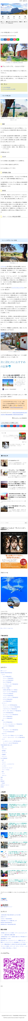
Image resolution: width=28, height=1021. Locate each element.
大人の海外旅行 (4, 758)
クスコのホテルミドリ (13, 460)
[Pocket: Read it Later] (14, 39)
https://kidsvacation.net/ (16, 407)
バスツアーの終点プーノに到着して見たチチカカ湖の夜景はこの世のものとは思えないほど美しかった (17, 483)
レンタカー (4, 765)
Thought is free (21, 1017)
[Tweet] (2, 39)
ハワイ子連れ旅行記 (7, 686)
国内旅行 (2, 781)
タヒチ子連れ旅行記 (7, 676)
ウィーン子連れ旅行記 (7, 718)
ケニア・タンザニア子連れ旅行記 (10, 691)
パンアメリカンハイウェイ (18, 287)
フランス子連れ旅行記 (7, 716)
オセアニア (4, 733)
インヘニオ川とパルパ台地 (9, 89)
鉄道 (3, 771)
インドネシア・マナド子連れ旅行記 (10, 684)
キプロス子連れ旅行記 (7, 699)
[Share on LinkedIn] (11, 39)
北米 (3, 720)
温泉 (2, 777)
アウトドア (4, 748)
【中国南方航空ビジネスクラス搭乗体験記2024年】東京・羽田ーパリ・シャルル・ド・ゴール (17, 825)
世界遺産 (4, 750)
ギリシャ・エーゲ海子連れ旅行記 (10, 705)
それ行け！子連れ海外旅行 (6, 918)
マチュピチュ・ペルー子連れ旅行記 (20, 417)
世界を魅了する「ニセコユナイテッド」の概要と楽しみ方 (13, 940)
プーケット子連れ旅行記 (8, 678)
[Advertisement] (12, 996)
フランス (4, 762)
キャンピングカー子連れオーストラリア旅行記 (13, 735)
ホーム (3, 21)
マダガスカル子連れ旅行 (8, 693)
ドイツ (3, 773)
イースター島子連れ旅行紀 (8, 731)
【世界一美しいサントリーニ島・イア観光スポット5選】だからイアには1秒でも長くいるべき (17, 834)
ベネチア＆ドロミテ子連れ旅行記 (10, 708)
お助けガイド (3, 916)
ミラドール (3, 266)
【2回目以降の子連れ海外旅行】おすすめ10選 (10, 914)
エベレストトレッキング (7, 767)
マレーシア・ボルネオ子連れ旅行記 (10, 743)
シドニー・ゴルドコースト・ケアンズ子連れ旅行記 (14, 737)
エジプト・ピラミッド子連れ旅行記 (10, 697)
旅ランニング (3, 670)
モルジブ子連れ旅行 (7, 682)
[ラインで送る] (17, 39)
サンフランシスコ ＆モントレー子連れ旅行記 (12, 724)
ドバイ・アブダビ (5, 769)
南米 (21, 21)
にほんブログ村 (4, 900)
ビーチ (3, 674)
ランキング (4, 752)
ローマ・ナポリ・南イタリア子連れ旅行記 (12, 710)
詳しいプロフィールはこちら (7, 628)
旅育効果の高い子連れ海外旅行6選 (8, 924)
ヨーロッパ (4, 703)
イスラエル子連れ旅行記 (8, 695)
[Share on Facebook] (5, 39)
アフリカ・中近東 (5, 687)
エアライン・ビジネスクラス (8, 764)
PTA (1, 779)
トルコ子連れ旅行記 (7, 701)
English (3, 783)
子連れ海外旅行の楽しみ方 (6, 745)
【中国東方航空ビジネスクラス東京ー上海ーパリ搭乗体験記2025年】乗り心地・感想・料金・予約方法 (17, 796)
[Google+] (8, 39)
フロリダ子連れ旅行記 (7, 722)
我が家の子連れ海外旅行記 (12, 21)
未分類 (2, 786)
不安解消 (4, 754)
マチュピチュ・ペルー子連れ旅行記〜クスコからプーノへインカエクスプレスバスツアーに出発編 (17, 471)
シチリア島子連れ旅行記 (8, 712)
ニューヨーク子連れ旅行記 (8, 726)
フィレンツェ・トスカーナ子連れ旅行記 (11, 706)
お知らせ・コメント (5, 785)
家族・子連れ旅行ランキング (6, 906)
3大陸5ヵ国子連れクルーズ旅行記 (10, 689)
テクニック (4, 756)
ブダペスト (4, 775)
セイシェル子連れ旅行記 (8, 680)
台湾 (3, 760)
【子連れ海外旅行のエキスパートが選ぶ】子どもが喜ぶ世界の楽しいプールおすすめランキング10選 (17, 806)
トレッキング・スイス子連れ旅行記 (10, 714)
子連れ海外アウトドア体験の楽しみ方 (9, 920)
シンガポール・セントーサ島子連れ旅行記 (12, 741)
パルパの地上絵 (6, 87)
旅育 (3, 746)
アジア (3, 739)
